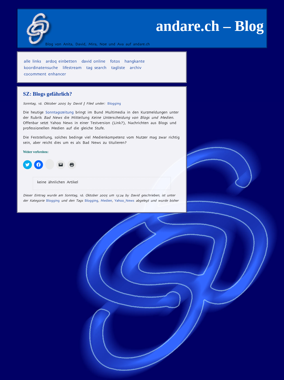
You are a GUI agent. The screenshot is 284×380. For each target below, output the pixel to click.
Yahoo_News (124, 201)
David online (93, 61)
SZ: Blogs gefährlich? (47, 94)
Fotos (115, 61)
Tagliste (118, 67)
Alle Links (32, 61)
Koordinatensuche (41, 67)
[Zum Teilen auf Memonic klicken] (49, 164)
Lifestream (72, 67)
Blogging (114, 103)
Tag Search (96, 67)
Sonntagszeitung (59, 112)
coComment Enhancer (45, 74)
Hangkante (135, 61)
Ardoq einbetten (61, 61)
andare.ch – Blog (210, 26)
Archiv (135, 67)
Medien (106, 201)
